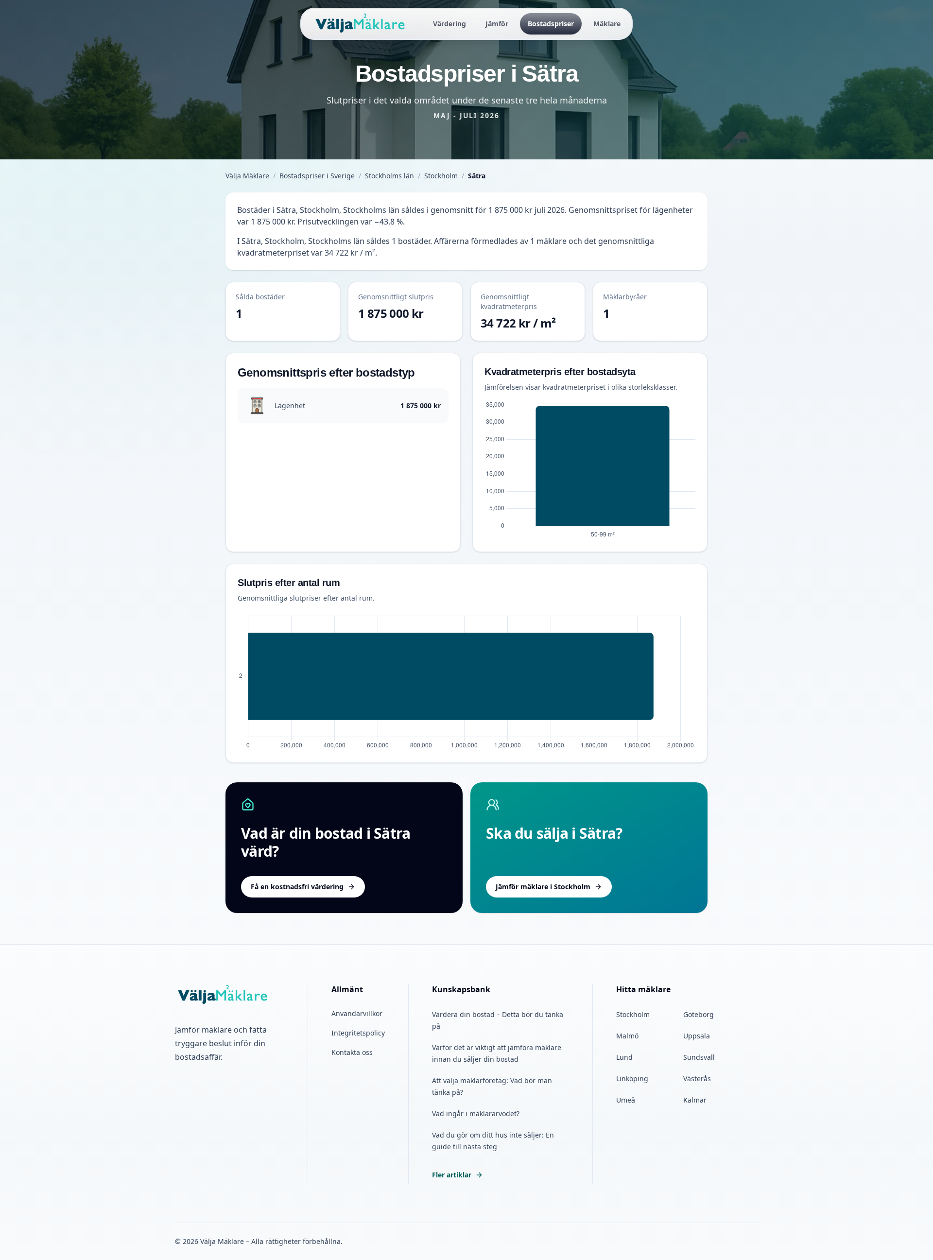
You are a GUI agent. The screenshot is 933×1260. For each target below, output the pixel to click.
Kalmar (695, 1100)
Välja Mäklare (247, 175)
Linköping (632, 1078)
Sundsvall (699, 1057)
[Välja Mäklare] (361, 23)
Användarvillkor (356, 1013)
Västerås (697, 1078)
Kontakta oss (352, 1052)
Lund (624, 1057)
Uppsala (696, 1035)
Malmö (627, 1035)
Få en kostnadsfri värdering (297, 886)
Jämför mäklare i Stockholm (543, 886)
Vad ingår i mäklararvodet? (475, 1113)
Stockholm (441, 175)
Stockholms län (389, 175)
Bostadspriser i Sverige (317, 175)
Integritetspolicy (358, 1032)
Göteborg (698, 1014)
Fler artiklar (451, 1174)
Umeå (625, 1100)
